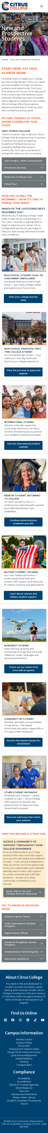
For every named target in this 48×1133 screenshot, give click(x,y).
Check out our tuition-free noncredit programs (23, 669)
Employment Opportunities (24, 1049)
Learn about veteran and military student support (23, 595)
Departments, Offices (16, 933)
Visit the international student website (23, 445)
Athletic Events (24, 1039)
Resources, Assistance (16, 959)
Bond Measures (24, 1088)
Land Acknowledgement (24, 1055)
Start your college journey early (23, 298)
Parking (24, 1062)
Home (5, 59)
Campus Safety (24, 1042)
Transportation (24, 1065)
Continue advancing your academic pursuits (23, 522)
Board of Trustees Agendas (24, 1085)
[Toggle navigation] (41, 6)
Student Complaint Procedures (24, 1100)
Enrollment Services (15, 168)
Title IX (24, 1104)
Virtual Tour (10, 184)
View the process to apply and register (23, 372)
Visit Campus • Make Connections (22, 161)
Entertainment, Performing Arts (21, 952)
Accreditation (24, 1081)
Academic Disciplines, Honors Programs (20, 943)
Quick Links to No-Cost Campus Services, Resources (21, 892)
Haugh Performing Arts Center (24, 1052)
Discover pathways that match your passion (23, 819)
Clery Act (24, 1091)
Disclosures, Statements (24, 1094)
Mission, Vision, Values (24, 1097)
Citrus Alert (24, 1046)
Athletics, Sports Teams (17, 916)
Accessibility (24, 1078)
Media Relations (24, 1058)
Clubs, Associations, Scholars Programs (20, 924)
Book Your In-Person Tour (18, 177)
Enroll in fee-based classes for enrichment (23, 742)
